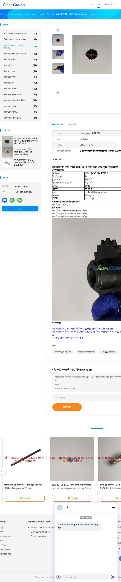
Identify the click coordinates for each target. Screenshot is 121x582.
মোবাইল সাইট (5, 549)
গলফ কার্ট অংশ (20, 65)
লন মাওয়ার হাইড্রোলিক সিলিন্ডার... (20, 100)
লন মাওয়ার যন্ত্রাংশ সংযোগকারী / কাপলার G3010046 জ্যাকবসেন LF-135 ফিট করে (26, 141)
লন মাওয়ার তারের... (20, 106)
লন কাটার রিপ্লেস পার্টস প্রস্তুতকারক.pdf (67, 337)
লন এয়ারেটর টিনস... (20, 59)
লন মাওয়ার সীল (20, 83)
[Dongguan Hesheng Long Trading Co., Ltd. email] (4, 199)
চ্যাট (20, 208)
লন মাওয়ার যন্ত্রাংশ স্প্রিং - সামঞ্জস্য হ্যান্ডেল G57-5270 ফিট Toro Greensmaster (46, 532)
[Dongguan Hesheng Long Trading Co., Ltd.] (14, 5)
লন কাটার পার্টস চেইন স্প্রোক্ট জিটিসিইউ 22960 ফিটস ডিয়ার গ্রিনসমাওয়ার (82, 328)
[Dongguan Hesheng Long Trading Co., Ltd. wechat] (19, 199)
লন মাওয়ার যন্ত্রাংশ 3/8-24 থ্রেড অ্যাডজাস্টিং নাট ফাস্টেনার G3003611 (25, 162)
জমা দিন (67, 407)
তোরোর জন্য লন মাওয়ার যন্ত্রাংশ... (20, 33)
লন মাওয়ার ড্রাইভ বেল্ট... (20, 118)
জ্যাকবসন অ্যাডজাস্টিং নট (86, 352)
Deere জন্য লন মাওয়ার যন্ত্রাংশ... (20, 39)
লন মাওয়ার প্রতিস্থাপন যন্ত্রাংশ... (20, 53)
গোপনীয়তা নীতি (5, 554)
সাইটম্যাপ (3, 545)
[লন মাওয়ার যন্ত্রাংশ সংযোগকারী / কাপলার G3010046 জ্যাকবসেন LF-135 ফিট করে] (7, 141)
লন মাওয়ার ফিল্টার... (20, 88)
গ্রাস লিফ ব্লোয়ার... (20, 71)
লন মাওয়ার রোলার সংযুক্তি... (20, 94)
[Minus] (113, 507)
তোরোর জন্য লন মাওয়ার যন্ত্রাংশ (39, 521)
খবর (1, 540)
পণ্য (1, 532)
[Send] (113, 576)
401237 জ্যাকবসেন (108, 352)
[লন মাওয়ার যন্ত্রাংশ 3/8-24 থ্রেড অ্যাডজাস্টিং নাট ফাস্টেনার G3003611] (7, 163)
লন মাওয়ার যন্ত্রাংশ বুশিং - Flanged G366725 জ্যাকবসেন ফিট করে (23, 151)
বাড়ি (1, 527)
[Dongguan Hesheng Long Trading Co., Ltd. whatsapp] (12, 199)
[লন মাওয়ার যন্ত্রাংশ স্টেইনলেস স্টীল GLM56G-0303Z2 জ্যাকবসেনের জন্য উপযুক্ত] (86, 459)
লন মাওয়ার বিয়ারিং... (20, 112)
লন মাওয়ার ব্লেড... (20, 77)
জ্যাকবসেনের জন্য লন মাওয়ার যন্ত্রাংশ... (20, 46)
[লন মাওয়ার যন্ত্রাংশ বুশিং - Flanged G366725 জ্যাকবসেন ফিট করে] (7, 152)
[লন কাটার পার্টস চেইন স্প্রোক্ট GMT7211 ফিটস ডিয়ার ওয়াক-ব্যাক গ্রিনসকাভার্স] (92, 54)
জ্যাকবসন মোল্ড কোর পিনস (63, 352)
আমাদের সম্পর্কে (5, 536)
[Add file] (58, 576)
